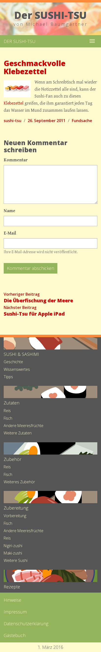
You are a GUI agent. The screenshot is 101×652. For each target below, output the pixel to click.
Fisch (8, 418)
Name (9, 210)
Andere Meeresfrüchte (23, 425)
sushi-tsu (12, 120)
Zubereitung (16, 508)
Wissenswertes (17, 369)
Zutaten (11, 403)
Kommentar (16, 160)
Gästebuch (14, 635)
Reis (7, 410)
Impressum (15, 612)
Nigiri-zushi (13, 545)
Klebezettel (14, 103)
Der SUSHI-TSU (20, 41)
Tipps (8, 376)
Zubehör (12, 459)
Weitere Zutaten (18, 433)
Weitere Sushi (15, 560)
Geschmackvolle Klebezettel (34, 67)
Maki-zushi (13, 553)
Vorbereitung (15, 515)
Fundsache (82, 120)
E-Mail (10, 233)
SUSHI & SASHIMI (21, 354)
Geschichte (13, 361)
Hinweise (12, 600)
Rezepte (12, 587)
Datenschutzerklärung (26, 623)
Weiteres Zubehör (19, 482)
